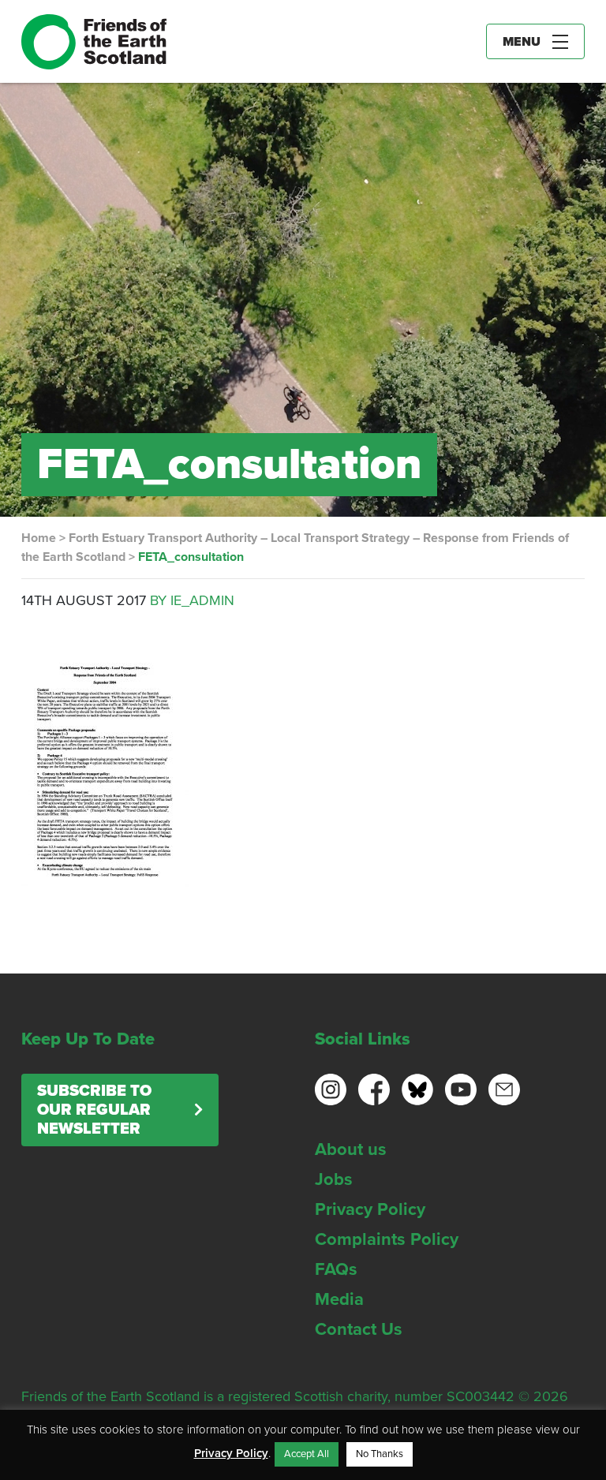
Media (339, 1299)
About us (351, 1149)
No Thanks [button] (379, 1454)
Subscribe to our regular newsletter (94, 1110)
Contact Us (358, 1329)
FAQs (336, 1269)
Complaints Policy (386, 1239)
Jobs (334, 1179)
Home (38, 538)
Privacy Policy (370, 1209)
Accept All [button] (306, 1454)
